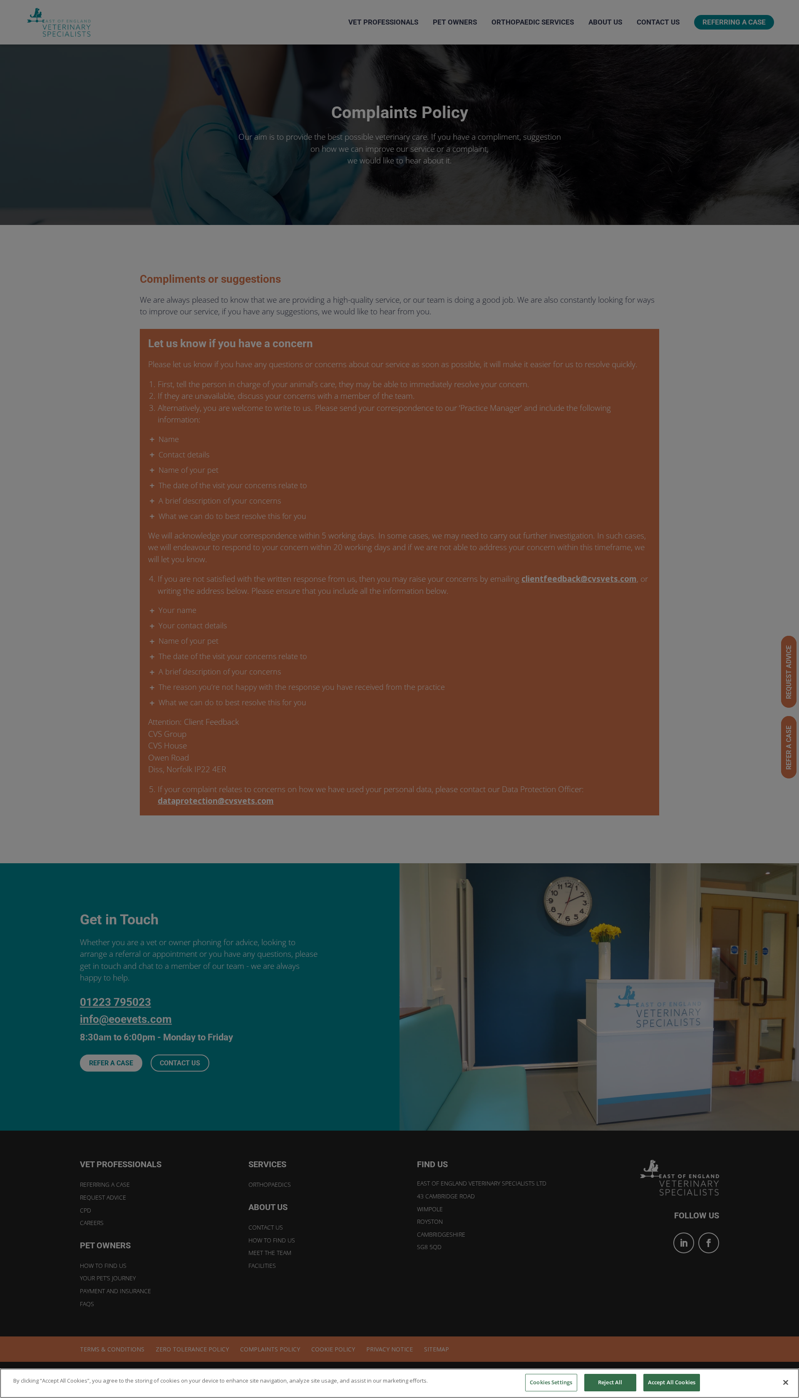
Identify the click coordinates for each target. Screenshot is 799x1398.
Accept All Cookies (671, 1382)
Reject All (610, 1382)
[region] (399, 1383)
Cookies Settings (551, 1382)
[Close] (786, 1382)
